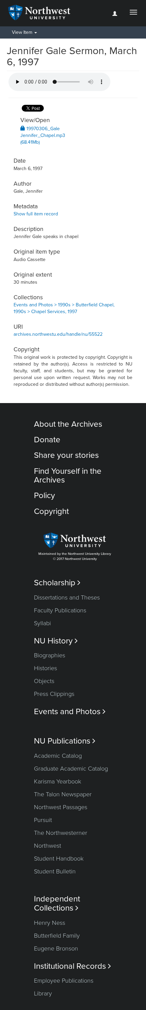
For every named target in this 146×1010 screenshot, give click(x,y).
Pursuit (43, 820)
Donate (47, 440)
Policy (44, 495)
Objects (44, 681)
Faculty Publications (60, 610)
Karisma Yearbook (57, 781)
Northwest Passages (60, 807)
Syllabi (42, 623)
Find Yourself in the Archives (68, 475)
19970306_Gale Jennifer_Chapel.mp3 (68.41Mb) (42, 135)
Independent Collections (57, 903)
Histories (45, 668)
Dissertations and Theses (67, 597)
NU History (56, 641)
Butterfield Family (57, 935)
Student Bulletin (55, 871)
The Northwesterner (60, 833)
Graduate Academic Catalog (71, 768)
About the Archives (68, 424)
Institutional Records (72, 966)
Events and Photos (70, 712)
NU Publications (64, 741)
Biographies (49, 655)
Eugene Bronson (56, 948)
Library (43, 993)
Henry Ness (49, 922)
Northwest (47, 845)
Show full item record (36, 214)
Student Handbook (59, 858)
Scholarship (57, 583)
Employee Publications (63, 980)
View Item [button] (23, 32)
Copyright (51, 511)
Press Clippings (54, 694)
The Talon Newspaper (63, 794)
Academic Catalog (58, 755)
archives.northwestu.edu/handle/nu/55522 (58, 334)
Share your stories (66, 455)
